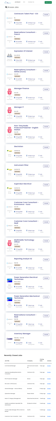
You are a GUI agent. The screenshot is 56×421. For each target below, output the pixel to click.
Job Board (17, 2)
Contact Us (31, 2)
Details (46, 14)
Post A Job (48, 2)
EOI (24, 2)
